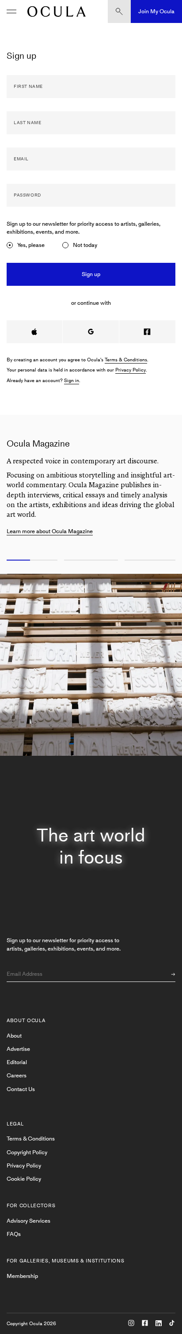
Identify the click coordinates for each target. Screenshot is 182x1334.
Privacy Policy (130, 370)
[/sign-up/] (54, 11)
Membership (22, 1276)
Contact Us (21, 1089)
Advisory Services (28, 1220)
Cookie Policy (24, 1178)
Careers (17, 1075)
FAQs (14, 1234)
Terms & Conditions (126, 360)
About (14, 1035)
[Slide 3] (151, 560)
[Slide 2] (91, 560)
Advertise (18, 1049)
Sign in (71, 380)
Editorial (17, 1062)
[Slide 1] (30, 560)
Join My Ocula (156, 11)
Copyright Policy (27, 1152)
